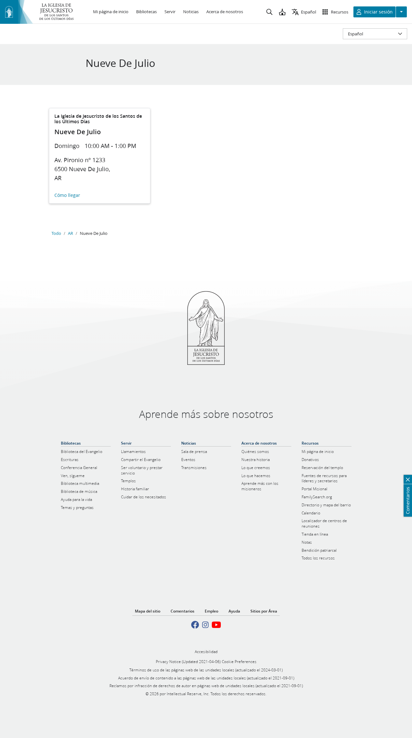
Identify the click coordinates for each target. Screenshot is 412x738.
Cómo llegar (67, 195)
